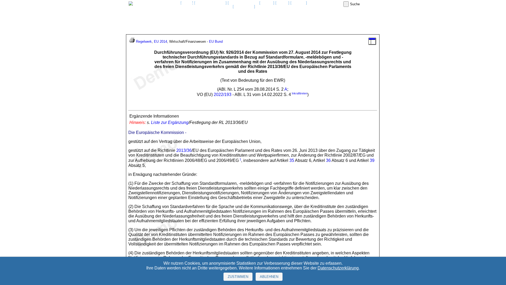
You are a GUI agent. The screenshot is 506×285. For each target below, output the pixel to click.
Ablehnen (269, 277)
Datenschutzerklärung (338, 268)
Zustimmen (238, 277)
